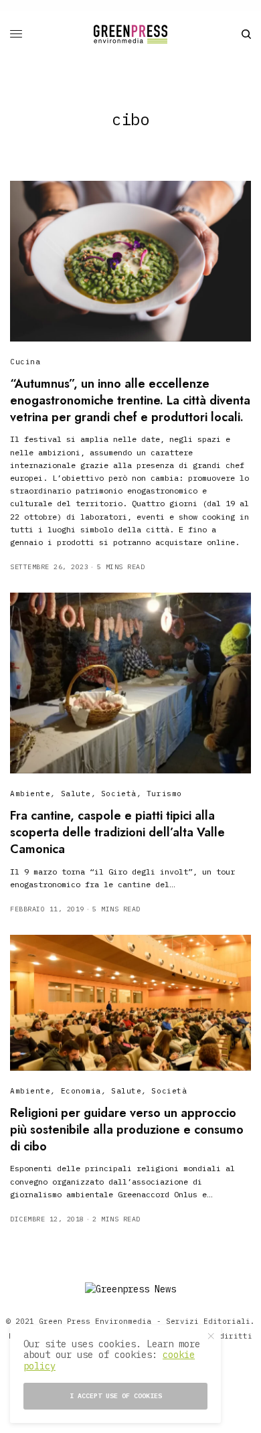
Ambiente (30, 793)
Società (119, 793)
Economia (81, 1091)
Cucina (25, 361)
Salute (76, 793)
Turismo (164, 793)
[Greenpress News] (130, 34)
